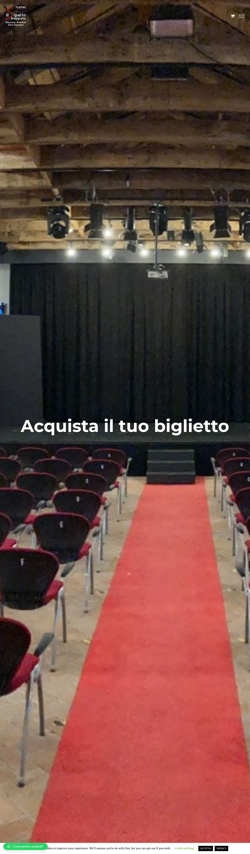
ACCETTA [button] (205, 848)
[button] (25, 846)
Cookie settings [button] (184, 848)
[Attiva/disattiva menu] (242, 16)
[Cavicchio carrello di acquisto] (233, 16)
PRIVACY (221, 848)
